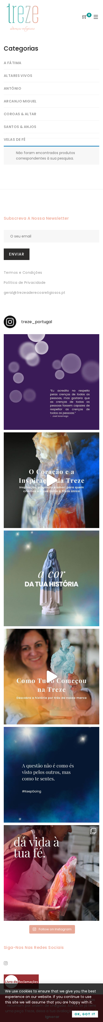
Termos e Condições (23, 272)
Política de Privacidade (25, 282)
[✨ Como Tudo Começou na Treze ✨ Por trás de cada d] (51, 676)
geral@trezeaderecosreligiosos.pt (34, 292)
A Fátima (12, 62)
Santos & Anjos (20, 126)
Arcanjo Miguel (20, 101)
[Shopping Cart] (84, 17)
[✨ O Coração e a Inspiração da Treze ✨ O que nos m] (51, 480)
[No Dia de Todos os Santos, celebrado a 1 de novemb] (51, 775)
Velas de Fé (15, 139)
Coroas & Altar (20, 113)
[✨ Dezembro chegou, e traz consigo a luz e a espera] (51, 382)
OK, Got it (85, 1014)
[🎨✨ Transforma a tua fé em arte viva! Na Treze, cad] (51, 873)
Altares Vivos (18, 75)
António (12, 88)
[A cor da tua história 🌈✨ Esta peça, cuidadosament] (51, 578)
